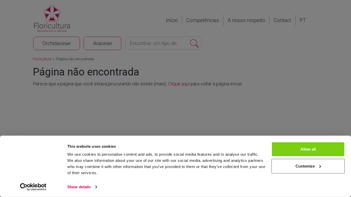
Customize (305, 166)
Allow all (308, 149)
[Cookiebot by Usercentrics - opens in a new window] (33, 187)
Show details (79, 187)
